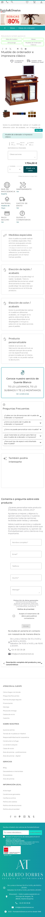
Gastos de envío (9, 714)
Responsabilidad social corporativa (16, 737)
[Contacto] (7, 2)
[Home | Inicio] (4, 28)
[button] (22, 416)
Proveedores (7, 775)
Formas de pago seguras (12, 699)
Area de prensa (8, 779)
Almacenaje (12, 43)
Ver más (38, 130)
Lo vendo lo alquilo (10, 745)
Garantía (6, 718)
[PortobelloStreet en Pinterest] (20, 817)
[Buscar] (12, 2)
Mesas (33, 39)
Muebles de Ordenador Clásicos (33, 44)
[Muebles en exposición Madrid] (2, 2)
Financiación (8, 703)
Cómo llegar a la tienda (12, 692)
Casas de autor (8, 748)
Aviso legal (7, 790)
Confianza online (9, 798)
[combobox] (15, 169)
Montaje (6, 707)
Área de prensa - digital (12, 756)
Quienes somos (9, 730)
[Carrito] (35, 2)
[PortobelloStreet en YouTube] (15, 817)
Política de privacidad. (25, 844)
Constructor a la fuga (11, 741)
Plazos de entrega (9, 711)
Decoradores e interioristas (13, 771)
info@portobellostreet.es (19, 248)
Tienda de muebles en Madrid (14, 734)
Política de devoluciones (12, 805)
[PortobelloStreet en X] (29, 817)
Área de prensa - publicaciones (14, 752)
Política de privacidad (11, 809)
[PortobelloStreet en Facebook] (11, 817)
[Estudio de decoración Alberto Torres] (22, 879)
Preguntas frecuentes (11, 696)
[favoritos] (27, 2)
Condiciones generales (11, 794)
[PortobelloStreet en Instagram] (24, 817)
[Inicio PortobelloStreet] (10, 12)
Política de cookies (10, 802)
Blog (5, 768)
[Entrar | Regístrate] (41, 2)
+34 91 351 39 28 (18, 650)
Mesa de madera (11, 39)
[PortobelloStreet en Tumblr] (34, 817)
